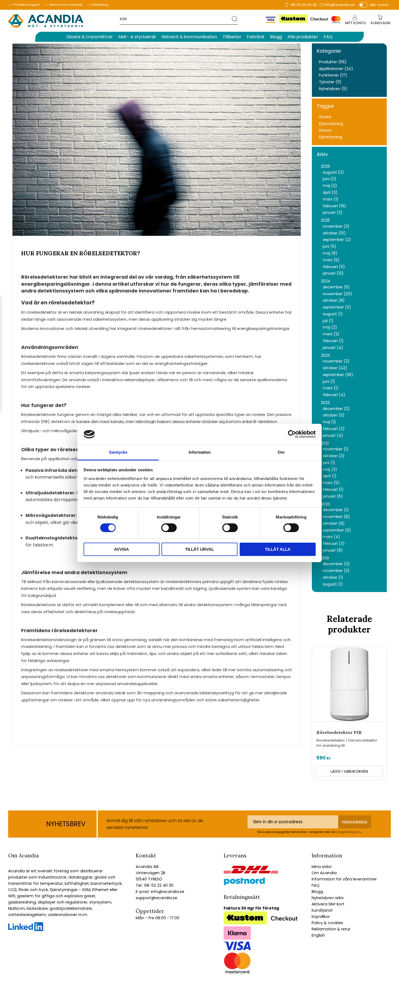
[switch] (169, 527)
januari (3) (333, 212)
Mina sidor (322, 866)
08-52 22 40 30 (304, 4)
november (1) (336, 449)
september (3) (337, 530)
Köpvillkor (321, 916)
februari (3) (334, 429)
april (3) (330, 192)
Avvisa (121, 549)
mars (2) (331, 334)
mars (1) (330, 199)
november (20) (337, 294)
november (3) (336, 226)
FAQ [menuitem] (328, 37)
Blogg (317, 891)
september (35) (338, 375)
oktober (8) (334, 300)
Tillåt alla (277, 549)
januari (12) (333, 273)
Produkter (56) (333, 62)
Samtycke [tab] (118, 452)
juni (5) (329, 246)
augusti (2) (333, 172)
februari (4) (334, 395)
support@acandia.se (156, 898)
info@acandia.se (340, 4)
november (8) (336, 516)
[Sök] (235, 18)
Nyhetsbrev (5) (333, 89)
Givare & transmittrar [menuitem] (89, 37)
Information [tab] (200, 452)
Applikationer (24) (336, 68)
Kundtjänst (322, 910)
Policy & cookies (327, 922)
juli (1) (328, 321)
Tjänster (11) (330, 82)
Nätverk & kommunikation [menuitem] (189, 37)
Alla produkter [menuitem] (302, 37)
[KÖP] (349, 771)
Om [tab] (281, 452)
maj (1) (329, 422)
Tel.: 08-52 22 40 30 (154, 885)
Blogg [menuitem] (276, 37)
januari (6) (333, 496)
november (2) (336, 361)
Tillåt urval (199, 549)
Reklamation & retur (331, 929)
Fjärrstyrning (330, 137)
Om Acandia (324, 873)
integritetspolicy (349, 832)
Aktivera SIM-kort (328, 904)
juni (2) (329, 179)
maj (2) (330, 185)
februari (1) (333, 341)
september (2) (337, 239)
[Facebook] (26, 930)
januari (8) (333, 550)
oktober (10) (334, 233)
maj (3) (330, 469)
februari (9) (334, 267)
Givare (325, 117)
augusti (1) (333, 314)
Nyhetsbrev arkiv (328, 898)
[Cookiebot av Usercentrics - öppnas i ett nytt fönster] (292, 434)
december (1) (336, 510)
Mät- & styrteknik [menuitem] (137, 37)
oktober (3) (333, 415)
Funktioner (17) (333, 75)
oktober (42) (335, 368)
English (318, 935)
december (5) (336, 287)
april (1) (330, 476)
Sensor (325, 130)
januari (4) (333, 347)
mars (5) (331, 260)
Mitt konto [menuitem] (355, 23)
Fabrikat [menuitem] (256, 37)
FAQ (315, 885)
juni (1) (329, 381)
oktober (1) (333, 577)
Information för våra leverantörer (344, 879)
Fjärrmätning (331, 124)
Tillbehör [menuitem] (232, 37)
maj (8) (330, 253)
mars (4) (331, 537)
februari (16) (334, 206)
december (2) (336, 408)
